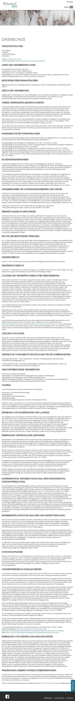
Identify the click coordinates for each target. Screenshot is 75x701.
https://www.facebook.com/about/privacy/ (29, 629)
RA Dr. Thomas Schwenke (49, 683)
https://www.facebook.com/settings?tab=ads (19, 631)
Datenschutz (59, 698)
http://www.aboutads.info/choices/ (13, 324)
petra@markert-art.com (13, 59)
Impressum (48, 698)
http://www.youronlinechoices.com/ (47, 324)
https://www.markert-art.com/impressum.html (30, 61)
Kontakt (73, 685)
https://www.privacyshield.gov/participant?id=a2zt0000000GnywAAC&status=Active (32, 632)
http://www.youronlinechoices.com (47, 631)
